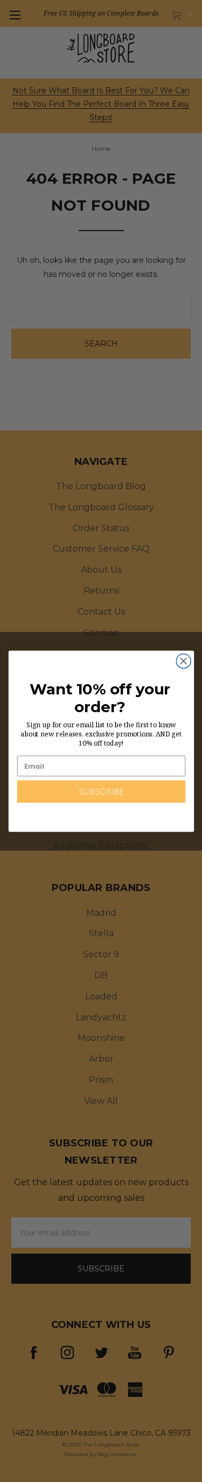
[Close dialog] (183, 660)
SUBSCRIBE (101, 791)
